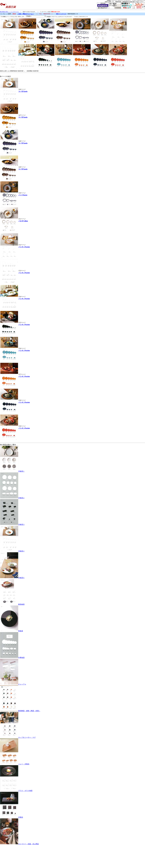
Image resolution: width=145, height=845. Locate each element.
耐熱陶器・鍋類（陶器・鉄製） (29, 711)
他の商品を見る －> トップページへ (9, 11)
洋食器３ (21, 524)
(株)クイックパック (61, 14)
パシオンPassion (24, 247)
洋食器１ (21, 471)
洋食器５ (21, 578)
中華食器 (21, 657)
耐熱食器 (21, 604)
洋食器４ (21, 551)
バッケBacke (22, 195)
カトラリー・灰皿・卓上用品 (28, 844)
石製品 (20, 817)
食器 (106, 1)
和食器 (20, 631)
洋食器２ (21, 498)
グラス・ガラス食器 (25, 790)
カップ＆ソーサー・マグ (27, 737)
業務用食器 (118, 1)
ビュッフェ (22, 684)
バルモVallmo (23, 221)
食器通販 (29, 71)
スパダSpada (22, 91)
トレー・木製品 (23, 764)
